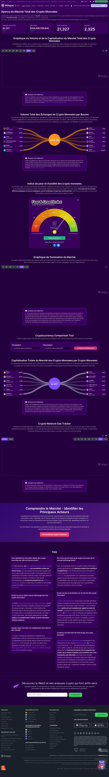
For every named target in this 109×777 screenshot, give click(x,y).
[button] (72, 1)
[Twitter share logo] (50, 245)
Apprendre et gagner (6, 712)
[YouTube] (81, 733)
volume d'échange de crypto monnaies (32, 603)
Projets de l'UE (53, 734)
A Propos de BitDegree (55, 728)
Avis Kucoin (52, 721)
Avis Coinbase (53, 712)
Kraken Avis (52, 717)
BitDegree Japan (54, 743)
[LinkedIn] (86, 733)
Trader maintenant (53, 238)
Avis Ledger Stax (29, 745)
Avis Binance (53, 719)
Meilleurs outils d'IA (6, 745)
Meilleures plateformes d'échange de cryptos (10, 735)
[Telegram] (78, 733)
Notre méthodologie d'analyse (57, 732)
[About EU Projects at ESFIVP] (80, 749)
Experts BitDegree (54, 730)
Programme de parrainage (56, 737)
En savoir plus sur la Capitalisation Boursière (55, 102)
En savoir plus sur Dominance (70, 322)
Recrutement (53, 746)
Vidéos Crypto (4, 723)
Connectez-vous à (101, 1)
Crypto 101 (3, 714)
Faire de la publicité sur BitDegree (58, 739)
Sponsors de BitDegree (55, 741)
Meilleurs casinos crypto (7, 743)
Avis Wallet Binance (30, 749)
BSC (85, 643)
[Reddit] (95, 733)
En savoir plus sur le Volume (38, 167)
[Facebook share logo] (54, 245)
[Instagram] (92, 733)
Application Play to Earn (7, 728)
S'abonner (101, 714)
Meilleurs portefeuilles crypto (8, 740)
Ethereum (68, 613)
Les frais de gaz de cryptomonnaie (69, 640)
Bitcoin (16, 643)
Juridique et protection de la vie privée (73, 768)
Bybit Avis (52, 714)
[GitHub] (98, 733)
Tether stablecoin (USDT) (35, 648)
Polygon (92, 643)
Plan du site (60, 768)
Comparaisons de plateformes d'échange (11, 738)
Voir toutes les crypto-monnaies (54, 534)
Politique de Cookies (89, 768)
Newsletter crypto (5, 717)
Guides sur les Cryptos (6, 719)
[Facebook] (84, 733)
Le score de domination (65, 601)
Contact (51, 748)
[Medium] (89, 733)
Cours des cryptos (5, 747)
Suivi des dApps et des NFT (8, 749)
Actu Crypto (4, 721)
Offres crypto (4, 726)
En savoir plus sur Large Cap (67, 411)
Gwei (70, 645)
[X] (75, 733)
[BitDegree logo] (6, 756)
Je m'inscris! (75, 695)
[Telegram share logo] (58, 245)
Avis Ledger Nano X (30, 747)
